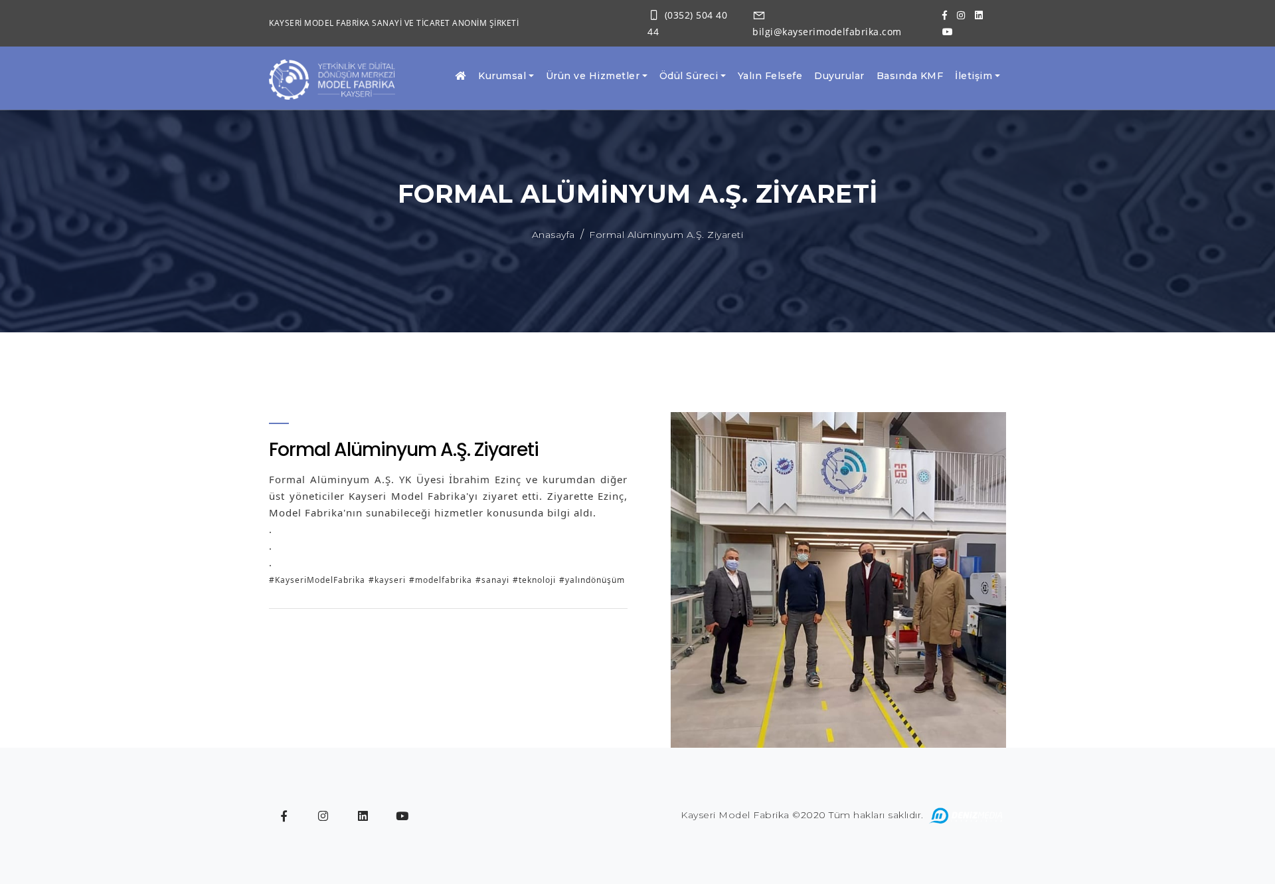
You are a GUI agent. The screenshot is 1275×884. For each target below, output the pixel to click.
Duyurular (839, 76)
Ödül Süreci (689, 76)
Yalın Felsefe (770, 76)
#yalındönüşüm (592, 580)
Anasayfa (553, 235)
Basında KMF (910, 76)
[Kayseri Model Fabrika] (332, 78)
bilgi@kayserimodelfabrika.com (827, 31)
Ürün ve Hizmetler (593, 76)
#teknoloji (534, 580)
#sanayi (492, 580)
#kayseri (387, 580)
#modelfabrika (440, 580)
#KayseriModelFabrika (317, 580)
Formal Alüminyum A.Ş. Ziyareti (666, 235)
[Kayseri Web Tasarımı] (966, 815)
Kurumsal (502, 76)
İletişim (973, 76)
